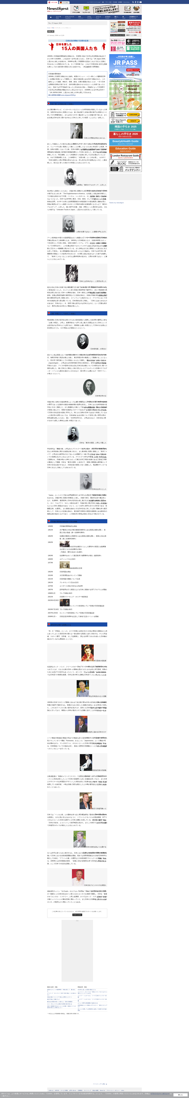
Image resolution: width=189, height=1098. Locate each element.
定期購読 (120, 2)
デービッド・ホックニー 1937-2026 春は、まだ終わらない (61, 994)
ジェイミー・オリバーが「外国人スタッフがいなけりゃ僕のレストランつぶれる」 (92, 992)
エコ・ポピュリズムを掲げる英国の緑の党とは (59, 1003)
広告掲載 (115, 2)
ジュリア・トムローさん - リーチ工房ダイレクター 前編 (92, 996)
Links (122, 1090)
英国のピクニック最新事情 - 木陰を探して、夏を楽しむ (61, 990)
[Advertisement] (77, 951)
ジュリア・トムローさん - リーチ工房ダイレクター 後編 (92, 1000)
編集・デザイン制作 (107, 2)
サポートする (77, 914)
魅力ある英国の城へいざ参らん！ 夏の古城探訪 (59, 1001)
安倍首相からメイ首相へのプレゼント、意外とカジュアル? (92, 1006)
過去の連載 (95, 1090)
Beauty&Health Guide (126, 142)
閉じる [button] (180, 1095)
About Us (102, 1090)
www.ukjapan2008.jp (62, 95)
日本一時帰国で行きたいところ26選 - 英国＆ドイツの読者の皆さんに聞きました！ (61, 1007)
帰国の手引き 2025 (125, 127)
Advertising (126, 2)
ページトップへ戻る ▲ (100, 1084)
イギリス (53, 2)
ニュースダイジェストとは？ (94, 2)
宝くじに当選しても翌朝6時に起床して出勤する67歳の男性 (92, 1009)
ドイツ (64, 2)
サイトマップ (87, 1090)
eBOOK (57, 1090)
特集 (53, 27)
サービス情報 (64, 1090)
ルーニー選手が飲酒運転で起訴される (88, 1003)
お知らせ (51, 1090)
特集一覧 (50, 31)
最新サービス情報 (124, 35)
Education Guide (125, 149)
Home (48, 27)
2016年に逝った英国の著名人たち (87, 989)
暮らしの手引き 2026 (125, 135)
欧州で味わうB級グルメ (53, 999)
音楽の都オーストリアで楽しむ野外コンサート (59, 997)
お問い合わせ (72, 1090)
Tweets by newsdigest (116, 202)
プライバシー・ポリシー (160, 1093)
